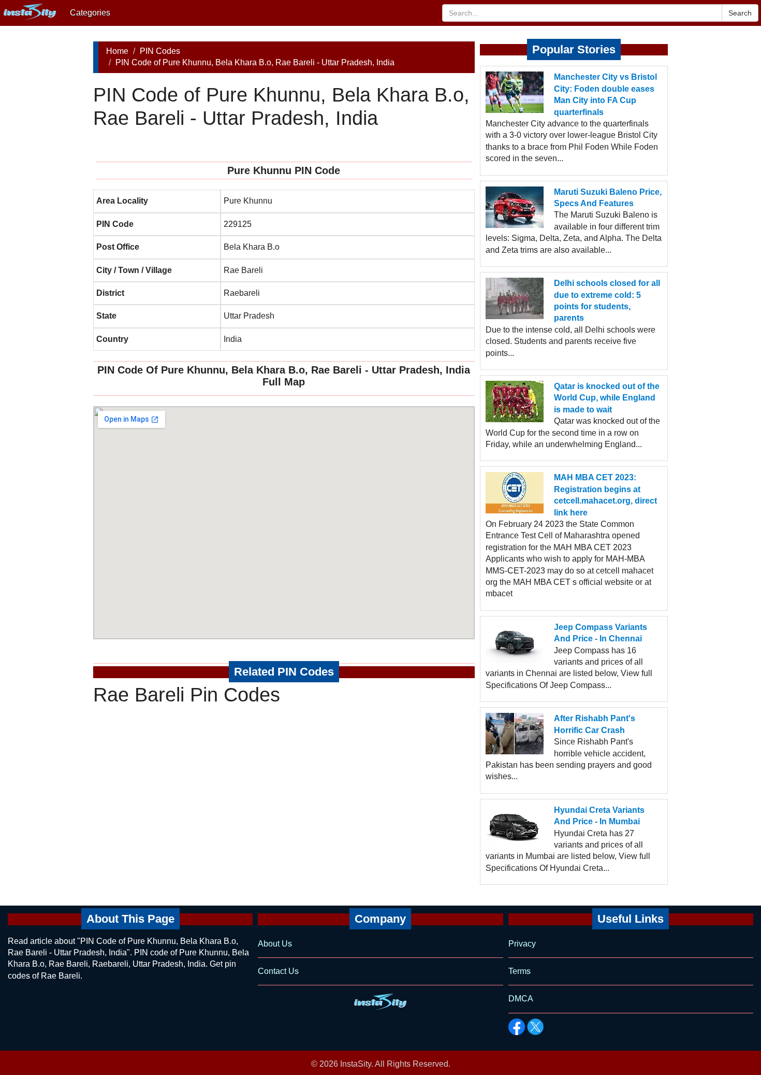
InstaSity (355, 1063)
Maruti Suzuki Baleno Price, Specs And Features (608, 198)
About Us (275, 943)
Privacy (522, 943)
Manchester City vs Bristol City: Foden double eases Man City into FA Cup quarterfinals (605, 94)
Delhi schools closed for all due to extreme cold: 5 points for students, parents (607, 300)
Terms (519, 971)
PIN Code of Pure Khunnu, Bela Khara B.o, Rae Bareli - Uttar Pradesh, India (254, 62)
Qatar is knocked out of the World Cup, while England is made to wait (607, 398)
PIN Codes (160, 51)
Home (117, 51)
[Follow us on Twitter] (535, 1027)
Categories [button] (90, 12)
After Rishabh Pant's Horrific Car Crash (594, 724)
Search (740, 13)
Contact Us (278, 971)
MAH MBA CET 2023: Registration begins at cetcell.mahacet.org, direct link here (605, 495)
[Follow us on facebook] (516, 1027)
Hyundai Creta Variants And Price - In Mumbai (599, 816)
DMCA (520, 998)
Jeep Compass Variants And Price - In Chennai (600, 633)
